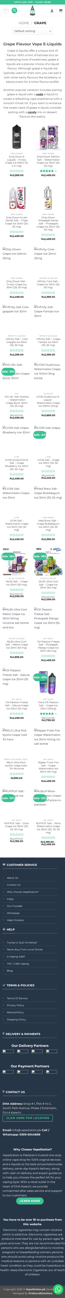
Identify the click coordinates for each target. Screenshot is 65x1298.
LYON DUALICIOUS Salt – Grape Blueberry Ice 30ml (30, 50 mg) (16, 465)
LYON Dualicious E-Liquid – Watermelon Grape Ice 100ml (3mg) (48, 401)
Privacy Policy (15, 1005)
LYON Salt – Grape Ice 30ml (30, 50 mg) (48, 463)
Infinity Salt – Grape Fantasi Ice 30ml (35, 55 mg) (48, 342)
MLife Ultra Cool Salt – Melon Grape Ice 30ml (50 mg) (16, 644)
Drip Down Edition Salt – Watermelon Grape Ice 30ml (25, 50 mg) (48, 161)
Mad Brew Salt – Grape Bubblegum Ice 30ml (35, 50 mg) (48, 525)
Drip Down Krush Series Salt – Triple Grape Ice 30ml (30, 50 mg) (16, 222)
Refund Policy (15, 1012)
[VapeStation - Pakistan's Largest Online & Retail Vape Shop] (32, 11)
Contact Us (13, 884)
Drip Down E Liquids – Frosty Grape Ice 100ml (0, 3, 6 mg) (16, 161)
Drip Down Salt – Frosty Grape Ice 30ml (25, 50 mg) (16, 284)
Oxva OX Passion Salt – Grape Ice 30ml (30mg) (48, 705)
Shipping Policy (16, 1019)
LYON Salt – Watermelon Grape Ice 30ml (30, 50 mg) (16, 525)
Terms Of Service (17, 998)
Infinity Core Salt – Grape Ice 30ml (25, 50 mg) (48, 284)
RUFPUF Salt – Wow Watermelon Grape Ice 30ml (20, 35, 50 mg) (48, 828)
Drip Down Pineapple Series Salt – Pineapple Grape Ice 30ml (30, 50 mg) (48, 223)
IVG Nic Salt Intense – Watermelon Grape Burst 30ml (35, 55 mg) (17, 401)
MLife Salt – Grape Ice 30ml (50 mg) (17, 583)
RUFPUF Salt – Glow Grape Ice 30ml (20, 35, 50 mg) (16, 826)
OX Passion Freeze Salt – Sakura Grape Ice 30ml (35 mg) (16, 705)
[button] (6, 10)
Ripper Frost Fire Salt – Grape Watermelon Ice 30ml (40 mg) (48, 767)
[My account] (52, 10)
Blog (10, 970)
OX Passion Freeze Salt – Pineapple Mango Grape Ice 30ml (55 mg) (48, 646)
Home (24, 23)
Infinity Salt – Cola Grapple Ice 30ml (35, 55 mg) (17, 342)
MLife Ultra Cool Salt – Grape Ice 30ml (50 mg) (48, 584)
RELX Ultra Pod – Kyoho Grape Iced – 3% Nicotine (16, 765)
